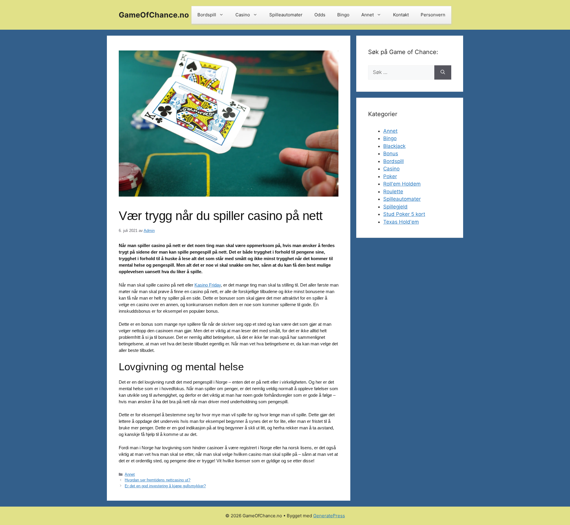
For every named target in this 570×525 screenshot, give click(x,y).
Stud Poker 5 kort (404, 214)
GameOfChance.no (154, 14)
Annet (367, 15)
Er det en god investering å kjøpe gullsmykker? (165, 486)
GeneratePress (329, 515)
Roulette (393, 191)
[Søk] (442, 72)
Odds (319, 15)
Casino (242, 15)
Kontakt (401, 15)
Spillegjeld (395, 207)
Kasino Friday (207, 284)
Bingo (343, 15)
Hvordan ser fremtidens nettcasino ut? (157, 480)
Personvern (433, 15)
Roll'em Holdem (402, 184)
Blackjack (394, 146)
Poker (390, 176)
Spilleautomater (286, 15)
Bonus (390, 153)
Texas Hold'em (401, 222)
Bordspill (206, 15)
